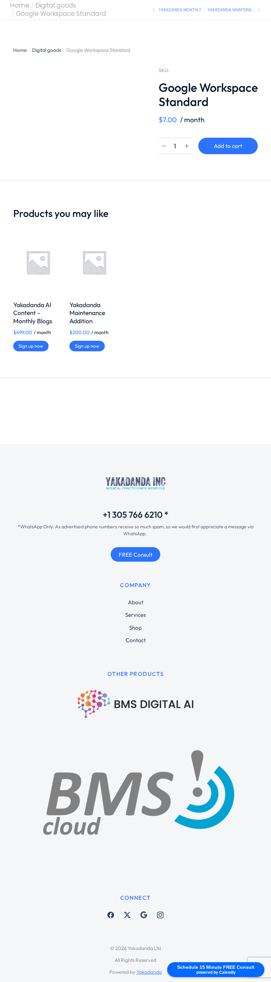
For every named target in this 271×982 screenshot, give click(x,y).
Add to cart (228, 145)
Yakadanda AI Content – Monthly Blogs (32, 313)
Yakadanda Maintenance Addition (87, 313)
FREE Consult (135, 554)
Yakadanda (149, 972)
